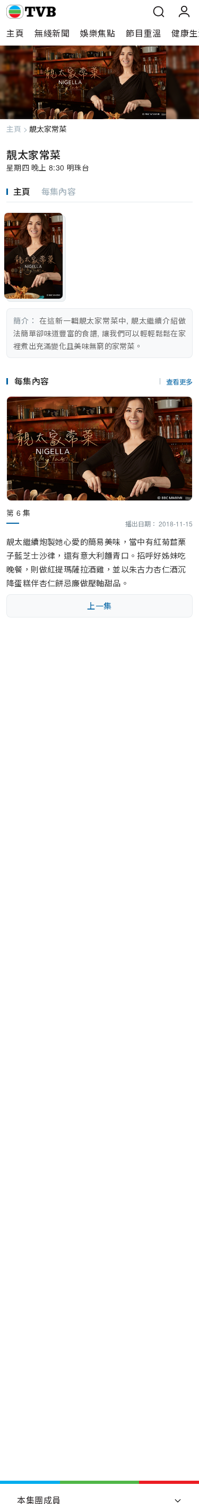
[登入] (184, 11)
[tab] (23, 191)
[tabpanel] (99, 280)
